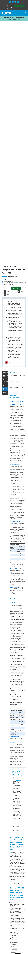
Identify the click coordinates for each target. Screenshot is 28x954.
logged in (20, 828)
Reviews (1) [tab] (5, 389)
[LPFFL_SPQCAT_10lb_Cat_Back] (14, 142)
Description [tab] (5, 372)
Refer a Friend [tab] (4, 393)
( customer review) (12, 276)
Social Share (13, 952)
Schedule (4, 284)
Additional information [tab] (5, 376)
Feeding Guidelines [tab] (5, 380)
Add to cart (16, 288)
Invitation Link (13, 935)
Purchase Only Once (8, 281)
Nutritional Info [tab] (5, 384)
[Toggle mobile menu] (25, 12)
